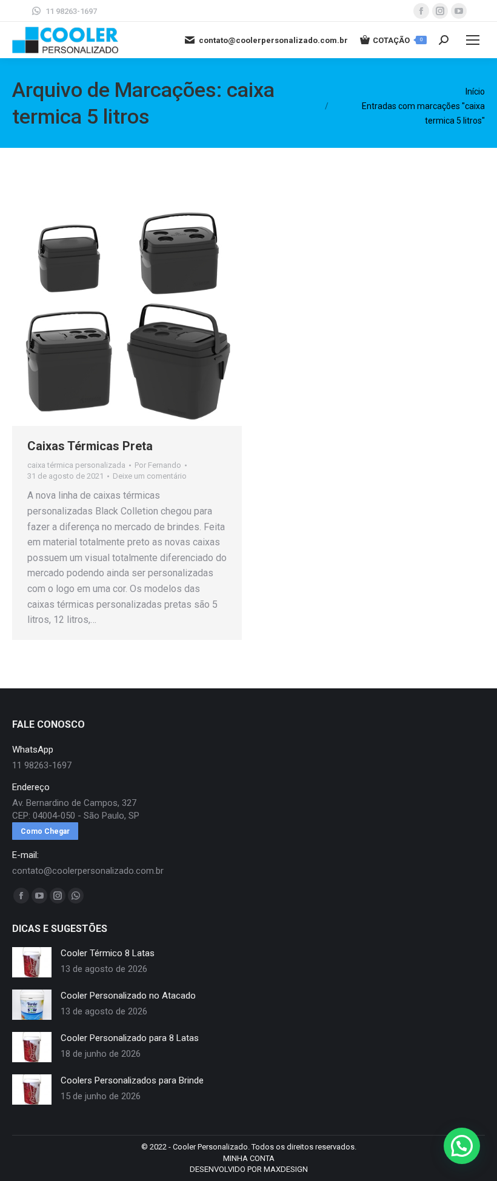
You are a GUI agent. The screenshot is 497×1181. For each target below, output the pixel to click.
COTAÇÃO (397, 40)
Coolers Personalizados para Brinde (132, 1080)
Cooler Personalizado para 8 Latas (130, 1038)
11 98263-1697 (71, 11)
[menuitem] (249, 1158)
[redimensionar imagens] (32, 962)
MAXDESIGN (286, 1169)
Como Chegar (45, 831)
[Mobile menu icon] (473, 40)
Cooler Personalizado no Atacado (128, 995)
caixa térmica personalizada (76, 465)
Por (158, 465)
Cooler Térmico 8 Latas (108, 953)
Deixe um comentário (150, 476)
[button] (462, 1146)
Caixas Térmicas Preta (90, 446)
